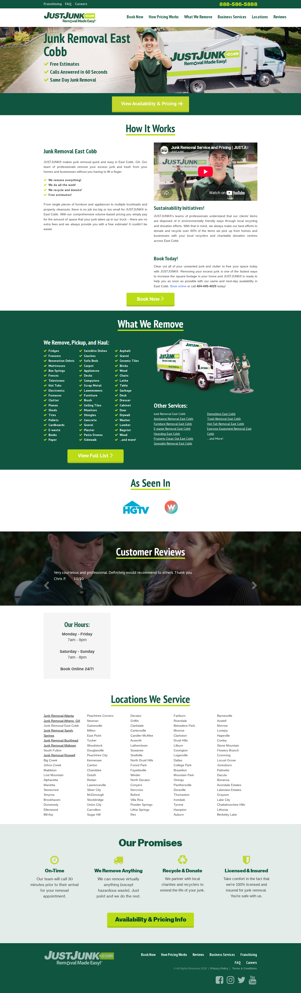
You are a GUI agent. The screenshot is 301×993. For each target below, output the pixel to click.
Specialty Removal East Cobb (173, 443)
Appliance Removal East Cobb (173, 419)
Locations (260, 17)
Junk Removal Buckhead (61, 740)
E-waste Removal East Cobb (172, 429)
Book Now (135, 17)
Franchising (53, 4)
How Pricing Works (164, 17)
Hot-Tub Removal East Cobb (225, 424)
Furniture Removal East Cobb (173, 424)
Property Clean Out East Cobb (173, 439)
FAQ (68, 4)
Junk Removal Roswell (59, 755)
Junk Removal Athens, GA (62, 721)
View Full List (94, 455)
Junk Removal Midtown (60, 745)
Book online (178, 286)
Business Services (232, 17)
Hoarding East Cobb (167, 434)
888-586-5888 (238, 4)
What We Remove (198, 17)
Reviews (279, 17)
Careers (81, 4)
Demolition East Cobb (221, 414)
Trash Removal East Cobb (224, 419)
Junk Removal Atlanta (59, 715)
